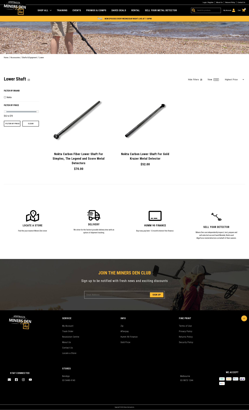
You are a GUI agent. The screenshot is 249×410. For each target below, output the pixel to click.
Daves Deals (119, 10)
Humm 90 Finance (129, 337)
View (210, 79)
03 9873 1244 (186, 380)
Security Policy (186, 342)
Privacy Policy (185, 331)
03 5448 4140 (68, 380)
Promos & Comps (96, 10)
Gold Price (125, 342)
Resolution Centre (70, 337)
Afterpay (125, 331)
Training (62, 10)
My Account (67, 326)
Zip (122, 326)
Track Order (67, 331)
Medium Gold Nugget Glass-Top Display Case (23, 400)
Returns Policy (230, 2)
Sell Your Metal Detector (161, 10)
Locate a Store (69, 353)
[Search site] (193, 10)
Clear (30, 124)
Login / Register (208, 2)
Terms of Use (185, 326)
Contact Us (241, 2)
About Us (219, 2)
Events (77, 10)
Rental (135, 10)
